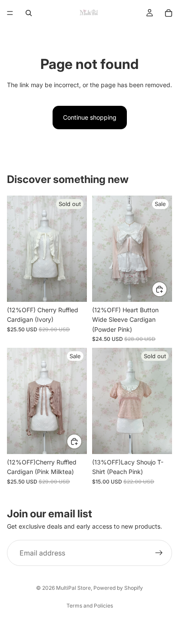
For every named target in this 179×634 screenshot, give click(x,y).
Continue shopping (89, 117)
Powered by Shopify (118, 588)
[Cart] (168, 13)
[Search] (28, 13)
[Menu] (10, 13)
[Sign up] (159, 553)
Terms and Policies (89, 605)
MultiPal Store (73, 588)
